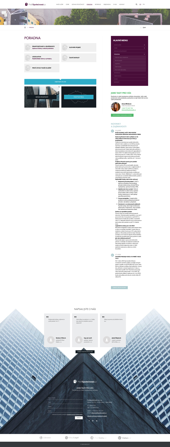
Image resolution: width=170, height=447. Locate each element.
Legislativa (117, 63)
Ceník (67, 4)
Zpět (144, 27)
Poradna (89, 4)
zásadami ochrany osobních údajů (74, 414)
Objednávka (107, 4)
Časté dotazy (118, 66)
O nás (115, 4)
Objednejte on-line (60, 81)
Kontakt (121, 4)
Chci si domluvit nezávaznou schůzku (122, 115)
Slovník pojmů (118, 60)
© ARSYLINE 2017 (85, 444)
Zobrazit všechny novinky (119, 287)
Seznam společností (78, 4)
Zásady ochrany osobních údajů (97, 416)
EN (144, 4)
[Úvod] (25, 27)
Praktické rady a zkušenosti (121, 57)
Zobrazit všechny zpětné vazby (85, 351)
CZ (140, 4)
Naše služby (59, 4)
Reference (98, 4)
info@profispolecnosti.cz (129, 110)
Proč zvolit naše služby (120, 69)
